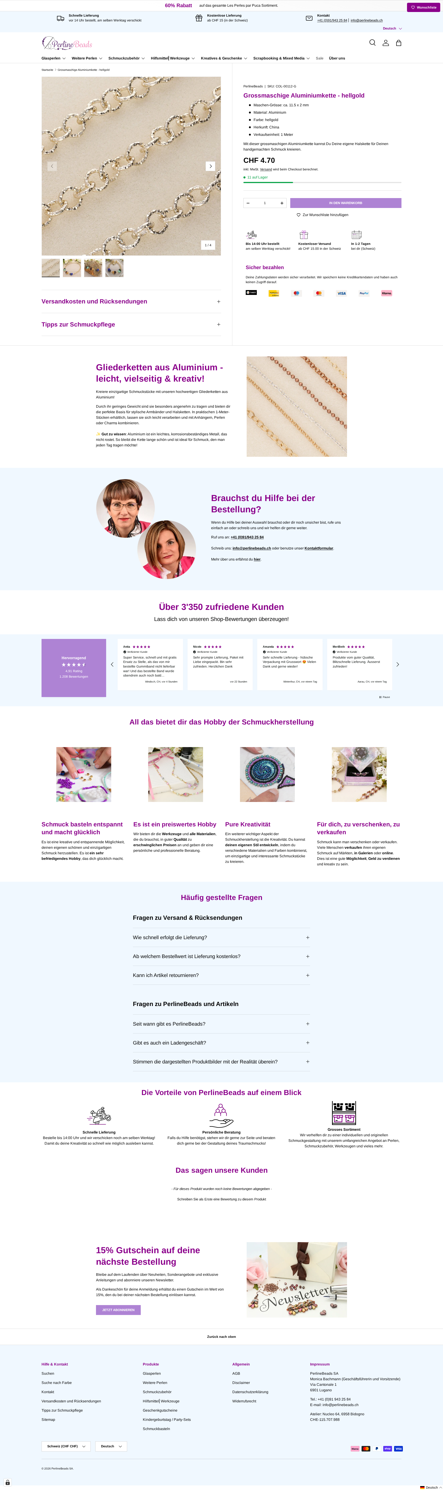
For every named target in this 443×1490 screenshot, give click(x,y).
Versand (266, 169)
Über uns (337, 58)
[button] (399, 43)
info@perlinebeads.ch (367, 20)
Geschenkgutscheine (160, 1410)
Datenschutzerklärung (250, 1392)
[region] (255, 664)
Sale (319, 58)
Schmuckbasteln (156, 1429)
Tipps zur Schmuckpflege (62, 1410)
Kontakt (48, 1392)
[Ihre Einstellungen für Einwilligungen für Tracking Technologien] (8, 1482)
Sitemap (48, 1420)
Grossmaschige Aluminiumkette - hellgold (84, 69)
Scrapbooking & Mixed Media (279, 58)
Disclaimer (241, 1383)
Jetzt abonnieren (118, 1310)
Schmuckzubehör (124, 58)
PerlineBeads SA (62, 1468)
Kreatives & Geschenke (221, 58)
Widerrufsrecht (244, 1401)
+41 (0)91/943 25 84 (332, 20)
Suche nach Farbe (57, 1383)
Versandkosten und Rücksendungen (71, 1401)
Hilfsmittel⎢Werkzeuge (170, 58)
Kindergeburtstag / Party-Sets (167, 1420)
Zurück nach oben (221, 1337)
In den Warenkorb (345, 203)
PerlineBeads (253, 86)
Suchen (48, 1373)
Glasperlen (51, 58)
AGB (236, 1373)
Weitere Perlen (84, 58)
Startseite (47, 69)
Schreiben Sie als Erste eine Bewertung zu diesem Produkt (221, 1199)
